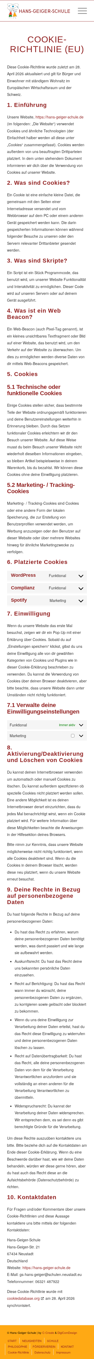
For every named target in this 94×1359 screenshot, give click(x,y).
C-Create (48, 1332)
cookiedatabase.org (23, 1298)
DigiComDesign (67, 1332)
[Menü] (80, 10)
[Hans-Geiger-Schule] (39, 10)
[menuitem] (80, 10)
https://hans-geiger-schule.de (60, 116)
